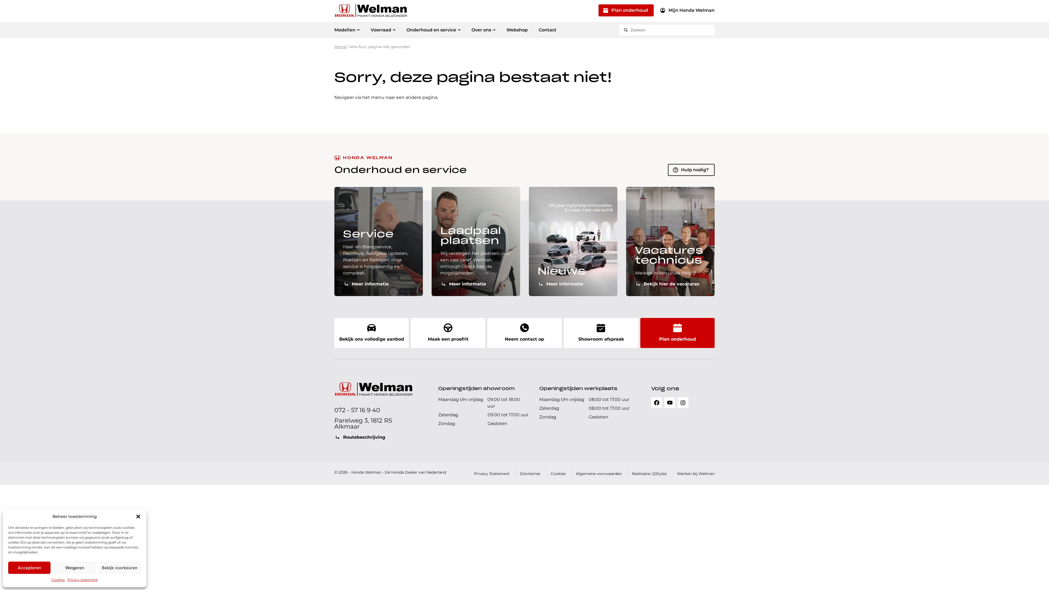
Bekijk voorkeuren (119, 567)
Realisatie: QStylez (649, 473)
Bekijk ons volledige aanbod (371, 339)
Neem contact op (524, 339)
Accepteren (29, 567)
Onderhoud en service (431, 30)
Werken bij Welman (696, 473)
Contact (547, 30)
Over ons (481, 30)
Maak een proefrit (448, 339)
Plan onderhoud (629, 10)
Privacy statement (82, 580)
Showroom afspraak (601, 339)
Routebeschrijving (364, 437)
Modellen (344, 30)
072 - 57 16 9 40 (357, 410)
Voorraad (381, 30)
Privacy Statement (492, 473)
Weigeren (74, 567)
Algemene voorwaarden (599, 473)
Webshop (517, 30)
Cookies (58, 580)
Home (340, 46)
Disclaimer (530, 473)
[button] (138, 516)
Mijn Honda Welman (691, 10)
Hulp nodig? (695, 169)
